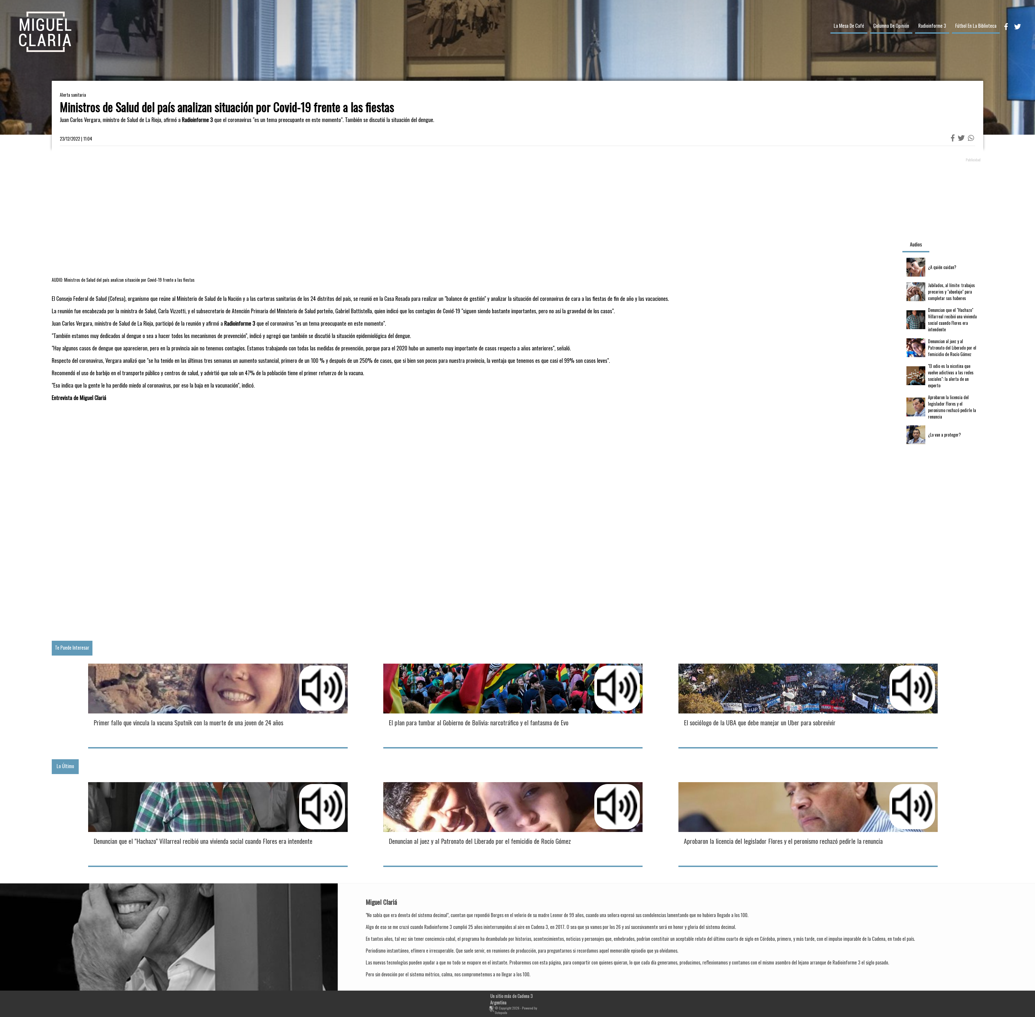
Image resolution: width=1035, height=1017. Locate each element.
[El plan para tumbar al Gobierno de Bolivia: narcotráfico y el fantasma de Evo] (513, 705)
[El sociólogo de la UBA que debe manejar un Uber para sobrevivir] (808, 705)
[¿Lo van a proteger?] (942, 434)
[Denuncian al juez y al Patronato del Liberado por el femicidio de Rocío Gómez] (942, 347)
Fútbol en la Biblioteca (975, 25)
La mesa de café (849, 25)
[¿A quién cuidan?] (942, 267)
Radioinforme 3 (932, 25)
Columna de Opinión (891, 25)
